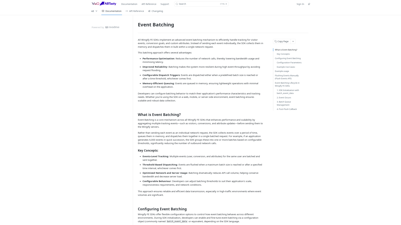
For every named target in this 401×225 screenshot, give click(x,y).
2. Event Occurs (284, 97)
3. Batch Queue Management (284, 103)
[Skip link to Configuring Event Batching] (135, 209)
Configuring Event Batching (288, 58)
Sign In (300, 3)
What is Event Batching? (286, 49)
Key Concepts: (283, 53)
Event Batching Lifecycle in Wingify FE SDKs (287, 84)
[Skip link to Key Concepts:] (135, 150)
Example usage (282, 71)
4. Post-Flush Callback (287, 109)
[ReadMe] (112, 27)
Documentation (129, 3)
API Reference (149, 3)
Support (165, 3)
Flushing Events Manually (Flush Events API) (287, 77)
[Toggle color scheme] (309, 3)
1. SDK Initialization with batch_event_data (288, 92)
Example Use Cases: (286, 66)
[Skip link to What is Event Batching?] (135, 115)
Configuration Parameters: (289, 62)
